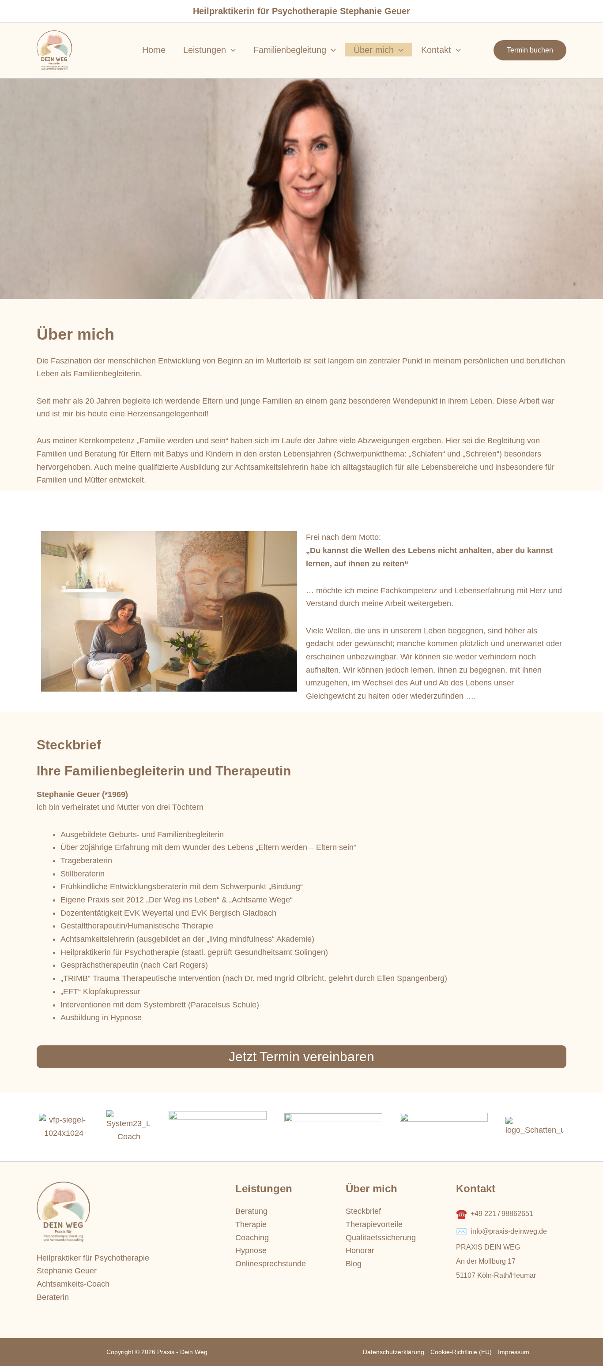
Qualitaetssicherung (381, 1237)
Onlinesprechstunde (270, 1263)
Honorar (360, 1250)
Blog (354, 1263)
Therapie (251, 1224)
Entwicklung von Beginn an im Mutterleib (229, 360)
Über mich (374, 50)
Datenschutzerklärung (393, 1351)
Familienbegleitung (289, 50)
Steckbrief (363, 1211)
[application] (231, 49)
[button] (530, 50)
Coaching (252, 1237)
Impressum (513, 1351)
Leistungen (204, 50)
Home (154, 50)
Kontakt (436, 50)
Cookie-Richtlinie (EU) (461, 1351)
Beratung (251, 1211)
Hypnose (251, 1250)
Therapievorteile (374, 1224)
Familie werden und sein (182, 440)
